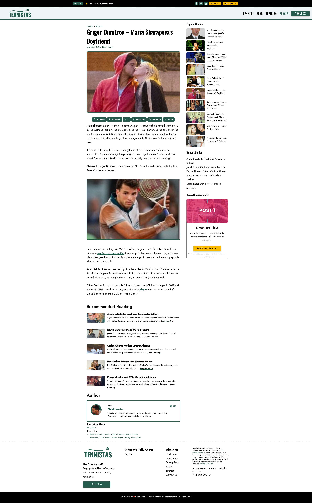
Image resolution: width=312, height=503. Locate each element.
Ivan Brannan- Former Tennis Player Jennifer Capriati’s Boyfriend (215, 33)
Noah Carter (116, 409)
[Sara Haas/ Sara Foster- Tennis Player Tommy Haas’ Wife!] (195, 106)
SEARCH (77, 3)
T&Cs (169, 466)
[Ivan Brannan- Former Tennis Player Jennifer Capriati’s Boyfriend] (195, 34)
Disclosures (172, 458)
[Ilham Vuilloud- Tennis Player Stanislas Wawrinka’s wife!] (195, 82)
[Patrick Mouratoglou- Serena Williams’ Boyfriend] (195, 46)
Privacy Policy (173, 462)
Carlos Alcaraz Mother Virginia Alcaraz (206, 171)
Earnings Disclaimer (206, 463)
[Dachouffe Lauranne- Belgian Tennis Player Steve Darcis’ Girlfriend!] (195, 118)
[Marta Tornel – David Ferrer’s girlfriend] (195, 70)
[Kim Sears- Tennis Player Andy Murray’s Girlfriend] (195, 142)
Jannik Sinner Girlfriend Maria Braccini (205, 167)
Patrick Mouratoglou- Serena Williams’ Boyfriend (215, 45)
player (143, 289)
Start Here (171, 454)
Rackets (248, 13)
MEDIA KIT (215, 3)
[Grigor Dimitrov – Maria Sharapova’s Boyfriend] (195, 94)
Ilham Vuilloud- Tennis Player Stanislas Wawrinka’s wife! (114, 434)
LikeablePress (153, 497)
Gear (260, 13)
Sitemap (170, 470)
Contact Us (171, 475)
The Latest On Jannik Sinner (101, 3)
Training (271, 13)
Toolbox (300, 13)
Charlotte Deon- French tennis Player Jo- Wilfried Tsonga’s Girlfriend (217, 57)
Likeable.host (168, 497)
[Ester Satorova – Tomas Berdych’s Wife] (195, 130)
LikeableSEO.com (186, 497)
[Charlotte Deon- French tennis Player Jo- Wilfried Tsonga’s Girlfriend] (195, 58)
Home (90, 26)
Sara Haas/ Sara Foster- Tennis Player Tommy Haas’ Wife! (115, 437)
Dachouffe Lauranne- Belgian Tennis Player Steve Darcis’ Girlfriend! (217, 117)
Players (285, 13)
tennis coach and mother (110, 253)
